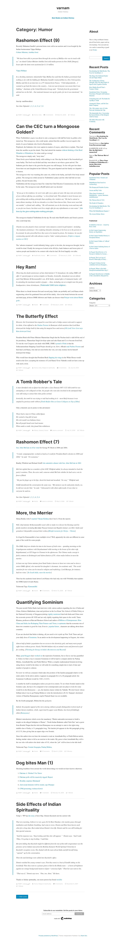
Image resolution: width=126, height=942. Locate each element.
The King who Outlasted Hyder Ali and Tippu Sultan (98, 77)
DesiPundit (37, 255)
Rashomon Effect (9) (38, 40)
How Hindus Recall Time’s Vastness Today (97, 88)
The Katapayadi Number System (98, 187)
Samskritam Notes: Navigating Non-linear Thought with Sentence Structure (99, 93)
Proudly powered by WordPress (48, 935)
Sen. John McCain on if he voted (27, 447)
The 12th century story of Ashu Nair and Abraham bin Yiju (98, 109)
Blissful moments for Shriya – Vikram (62, 531)
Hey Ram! (26, 267)
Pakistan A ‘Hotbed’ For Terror (31, 773)
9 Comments (46, 751)
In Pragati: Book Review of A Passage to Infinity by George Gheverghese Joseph (98, 253)
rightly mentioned (54, 614)
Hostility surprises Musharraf (30, 781)
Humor (36, 115)
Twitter (95, 50)
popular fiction (54, 626)
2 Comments (53, 255)
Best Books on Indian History (63, 18)
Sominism (33, 637)
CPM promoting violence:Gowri (31, 788)
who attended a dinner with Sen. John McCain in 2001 (62, 463)
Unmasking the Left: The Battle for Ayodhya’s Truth (99, 99)
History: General (39, 430)
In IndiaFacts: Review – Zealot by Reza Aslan (99, 225)
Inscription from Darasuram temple (99, 144)
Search (106, 58)
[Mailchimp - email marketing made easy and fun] (63, 920)
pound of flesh (61, 343)
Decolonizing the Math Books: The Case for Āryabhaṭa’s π (99, 72)
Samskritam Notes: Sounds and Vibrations (98, 178)
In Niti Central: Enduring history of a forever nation (99, 247)
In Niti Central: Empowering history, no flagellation (97, 231)
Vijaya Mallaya (21, 70)
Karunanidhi (32, 586)
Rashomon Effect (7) (37, 441)
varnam (63, 8)
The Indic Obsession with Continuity (96, 120)
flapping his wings (55, 357)
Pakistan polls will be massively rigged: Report (36, 777)
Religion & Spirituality (48, 368)
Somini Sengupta (34, 747)
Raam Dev (84, 935)
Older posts (23, 897)
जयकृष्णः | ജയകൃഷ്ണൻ (24, 115)
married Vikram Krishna (40, 519)
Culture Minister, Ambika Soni (27, 52)
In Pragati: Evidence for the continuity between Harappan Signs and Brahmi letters (97, 264)
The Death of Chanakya (96, 203)
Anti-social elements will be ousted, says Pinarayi (37, 785)
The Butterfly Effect (37, 316)
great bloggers (26, 655)
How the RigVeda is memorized (95, 151)
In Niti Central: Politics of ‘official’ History (99, 242)
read (73, 346)
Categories (92, 303)
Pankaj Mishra (46, 747)
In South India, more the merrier (39, 572)
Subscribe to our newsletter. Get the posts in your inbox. (63, 910)
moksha (59, 879)
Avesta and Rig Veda (95, 190)
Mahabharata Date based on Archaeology (97, 183)
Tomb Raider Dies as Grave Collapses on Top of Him (60, 401)
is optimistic (61, 623)
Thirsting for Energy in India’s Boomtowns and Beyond (45, 649)
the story (32, 816)
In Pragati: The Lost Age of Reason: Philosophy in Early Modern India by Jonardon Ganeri (99, 258)
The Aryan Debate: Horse (96, 214)
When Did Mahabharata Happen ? (99, 211)
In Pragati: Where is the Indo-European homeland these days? (98, 269)
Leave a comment (57, 430)
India (40, 115)
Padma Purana (42, 325)
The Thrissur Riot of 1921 (98, 156)
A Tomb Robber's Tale (39, 381)
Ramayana (25, 713)
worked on (38, 655)
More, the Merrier (34, 512)
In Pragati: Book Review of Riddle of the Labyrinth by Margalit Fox (99, 274)
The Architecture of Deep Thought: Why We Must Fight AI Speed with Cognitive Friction (99, 82)
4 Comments (49, 115)
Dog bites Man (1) (34, 762)
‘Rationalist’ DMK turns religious (53, 285)
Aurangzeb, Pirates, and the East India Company (98, 104)
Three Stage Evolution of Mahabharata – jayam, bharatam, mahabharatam (99, 163)
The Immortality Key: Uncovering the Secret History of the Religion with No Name (99, 115)
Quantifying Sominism (39, 602)
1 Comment (45, 304)
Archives (91, 288)
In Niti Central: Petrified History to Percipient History (99, 236)
